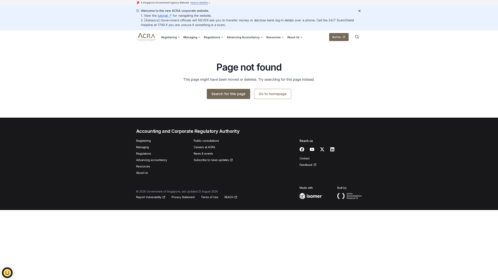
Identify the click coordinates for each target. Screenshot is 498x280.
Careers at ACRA (204, 147)
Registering (143, 140)
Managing (142, 147)
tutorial (163, 16)
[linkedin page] (332, 149)
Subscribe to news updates (211, 160)
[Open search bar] (357, 37)
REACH (228, 197)
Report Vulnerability (148, 197)
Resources (143, 166)
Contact (304, 158)
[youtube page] (312, 149)
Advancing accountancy (151, 160)
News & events (203, 153)
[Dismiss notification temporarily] (359, 11)
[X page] (322, 149)
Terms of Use (209, 197)
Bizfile (336, 37)
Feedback (306, 164)
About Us (142, 172)
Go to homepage (273, 94)
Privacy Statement (183, 197)
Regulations (143, 153)
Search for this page (228, 94)
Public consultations (206, 140)
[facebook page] (302, 149)
